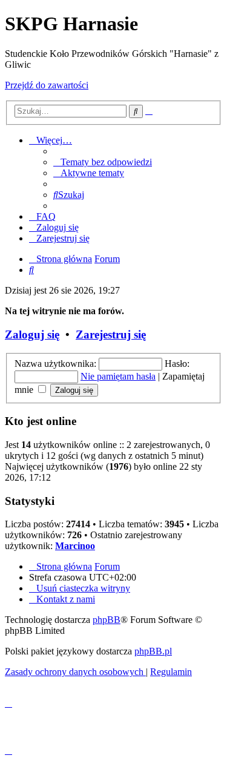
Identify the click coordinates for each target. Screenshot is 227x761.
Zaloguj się (32, 334)
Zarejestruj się (111, 334)
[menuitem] (102, 162)
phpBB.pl (153, 651)
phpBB (106, 619)
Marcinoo (75, 546)
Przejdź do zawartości (46, 85)
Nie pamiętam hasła (118, 376)
